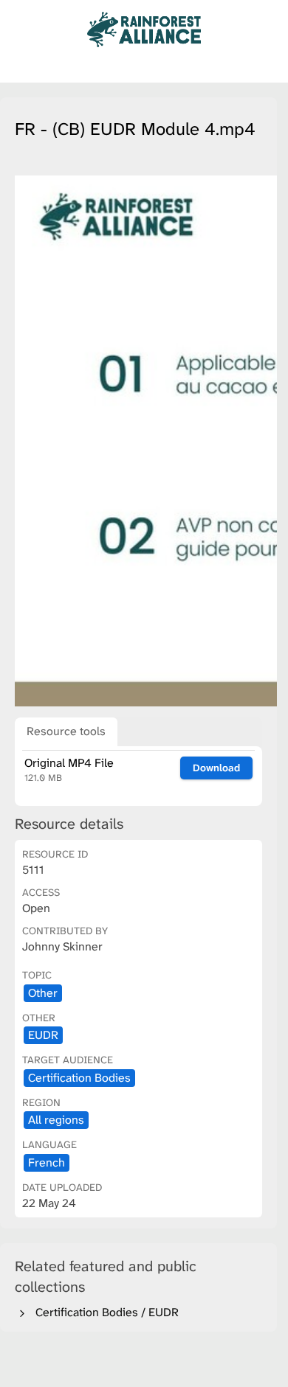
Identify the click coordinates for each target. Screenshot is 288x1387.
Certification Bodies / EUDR (104, 1312)
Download (216, 767)
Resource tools (66, 731)
